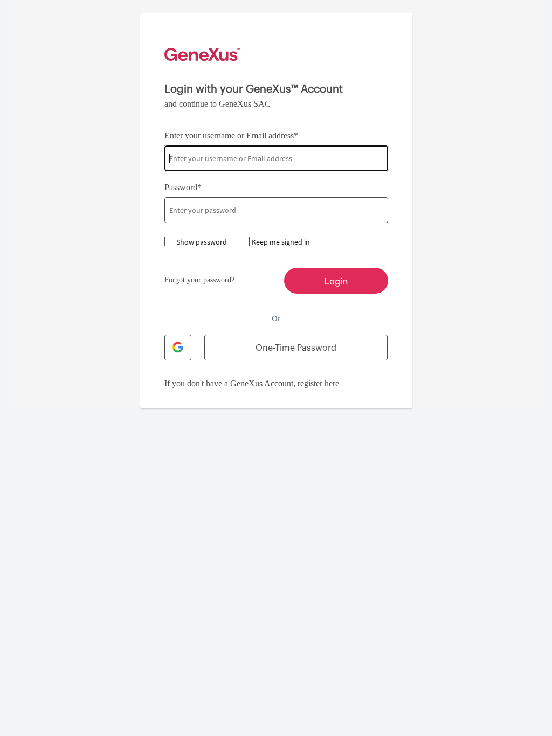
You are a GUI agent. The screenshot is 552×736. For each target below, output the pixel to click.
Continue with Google (177, 347)
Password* (183, 187)
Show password (201, 242)
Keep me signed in (281, 242)
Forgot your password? (199, 280)
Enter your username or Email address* (231, 135)
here (332, 383)
